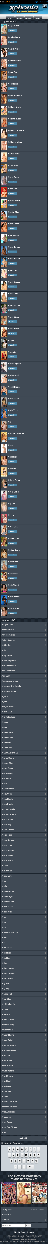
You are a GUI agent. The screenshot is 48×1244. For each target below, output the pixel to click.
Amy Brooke (7, 1076)
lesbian (2, 1241)
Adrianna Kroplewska (11, 686)
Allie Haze (6, 953)
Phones (12, 1238)
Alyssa (5, 1009)
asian (10, 1241)
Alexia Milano (8, 819)
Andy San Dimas (9, 1127)
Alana (4, 727)
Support (30, 1232)
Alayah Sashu (8, 758)
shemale (36, 1241)
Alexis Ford (7, 835)
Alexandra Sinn (9, 814)
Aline (4, 922)
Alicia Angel (7, 896)
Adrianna (6, 676)
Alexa (4, 784)
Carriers (6, 1238)
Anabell (5, 1096)
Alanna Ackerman (10, 753)
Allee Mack (7, 948)
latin (14, 1241)
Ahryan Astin (8, 707)
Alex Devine (7, 773)
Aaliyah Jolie (7, 625)
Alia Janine (7, 871)
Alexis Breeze (8, 830)
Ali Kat (5, 866)
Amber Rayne (8, 1035)
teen (6, 1241)
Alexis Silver (7, 855)
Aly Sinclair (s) (8, 1004)
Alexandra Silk (8, 809)
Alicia (4, 886)
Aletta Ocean (7, 768)
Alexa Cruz (7, 794)
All (30, 1167)
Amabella (6, 1014)
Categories (23, 1209)
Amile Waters (8, 1071)
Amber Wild (7, 1040)
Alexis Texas (7, 860)
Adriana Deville (9, 666)
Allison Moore (8, 968)
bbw (31, 1241)
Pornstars (6, 1214)
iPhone (19, 1238)
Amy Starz (6, 1086)
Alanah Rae (7, 748)
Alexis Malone (8, 850)
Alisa (4, 927)
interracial (26, 1241)
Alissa (4, 937)
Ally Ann (5, 984)
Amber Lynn (7, 1030)
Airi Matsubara (8, 717)
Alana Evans (7, 732)
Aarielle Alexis (8, 635)
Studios (5, 1220)
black (18, 1241)
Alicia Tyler (7, 912)
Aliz (3, 943)
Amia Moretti (8, 1066)
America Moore (9, 1045)
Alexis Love (7, 845)
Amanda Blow (8, 1019)
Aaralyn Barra (8, 630)
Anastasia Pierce (9, 1107)
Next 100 (23, 1138)
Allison (5, 963)
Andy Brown (7, 1122)
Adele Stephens (9, 660)
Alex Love (6, 778)
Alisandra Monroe (10, 932)
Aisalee (5, 722)
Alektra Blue (7, 763)
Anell (4, 1132)
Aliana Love (7, 876)
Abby (4, 650)
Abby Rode (7, 655)
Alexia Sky (6, 825)
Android (32, 1238)
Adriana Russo (8, 671)
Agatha (5, 696)
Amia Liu (6, 1055)
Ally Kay (5, 989)
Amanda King (8, 1025)
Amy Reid (6, 1081)
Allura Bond (7, 978)
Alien (4, 917)
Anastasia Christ (9, 1102)
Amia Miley (7, 1060)
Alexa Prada (7, 804)
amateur (42, 1241)
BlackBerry (25, 1238)
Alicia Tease (7, 907)
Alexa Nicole (7, 799)
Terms (28, 1236)
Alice (4, 881)
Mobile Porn (19, 1232)
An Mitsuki (6, 1091)
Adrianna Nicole (9, 691)
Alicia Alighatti (8, 891)
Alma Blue (6, 999)
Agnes (4, 701)
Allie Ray (6, 958)
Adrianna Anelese (10, 681)
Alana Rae (6, 742)
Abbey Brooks (8, 640)
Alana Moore (7, 737)
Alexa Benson (8, 789)
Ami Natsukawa (9, 1050)
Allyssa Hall (7, 994)
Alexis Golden (8, 840)
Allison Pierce (8, 973)
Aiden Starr (7, 712)
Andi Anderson (8, 1112)
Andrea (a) (6, 1117)
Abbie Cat (6, 645)
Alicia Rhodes (8, 901)
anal (21, 1241)
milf (47, 1241)
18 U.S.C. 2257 (36, 1236)
